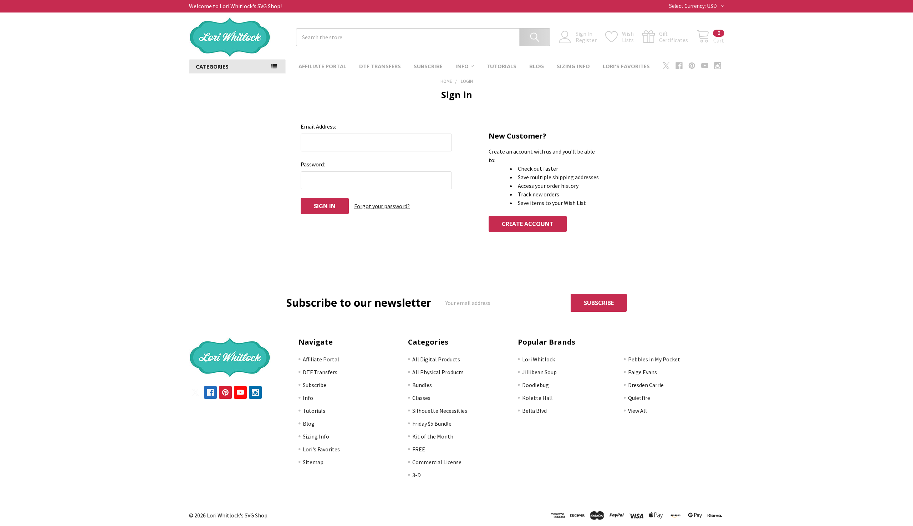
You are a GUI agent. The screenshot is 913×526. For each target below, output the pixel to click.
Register (586, 40)
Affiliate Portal (322, 66)
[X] (666, 65)
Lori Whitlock (538, 359)
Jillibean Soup (539, 372)
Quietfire (639, 397)
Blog (536, 66)
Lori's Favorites (626, 66)
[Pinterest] (691, 65)
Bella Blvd (534, 410)
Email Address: (318, 126)
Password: (313, 164)
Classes (421, 397)
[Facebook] (679, 65)
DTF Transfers (380, 66)
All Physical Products (438, 372)
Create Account (528, 224)
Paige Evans (642, 372)
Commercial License (436, 462)
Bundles (422, 385)
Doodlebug (535, 385)
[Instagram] (717, 65)
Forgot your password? (382, 206)
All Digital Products (436, 359)
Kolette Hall (537, 397)
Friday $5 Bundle (432, 423)
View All (637, 410)
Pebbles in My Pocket (654, 359)
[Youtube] (704, 65)
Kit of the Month (432, 436)
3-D (416, 475)
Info (462, 66)
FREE (418, 449)
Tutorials (501, 66)
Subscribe (428, 66)
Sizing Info (573, 66)
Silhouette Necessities (439, 410)
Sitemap (313, 462)
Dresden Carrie (646, 385)
